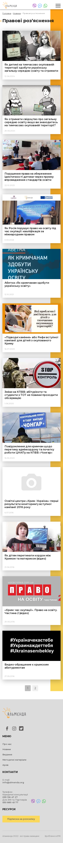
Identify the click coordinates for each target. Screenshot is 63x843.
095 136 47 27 (10, 797)
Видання (7, 754)
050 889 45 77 (10, 802)
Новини (6, 749)
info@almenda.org (13, 782)
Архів (5, 765)
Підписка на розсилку (21, 819)
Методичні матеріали (14, 759)
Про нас (7, 744)
